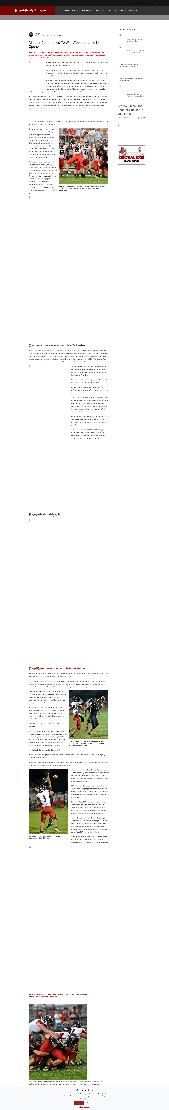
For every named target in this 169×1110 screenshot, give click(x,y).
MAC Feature (62, 35)
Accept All (79, 1103)
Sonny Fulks (39, 34)
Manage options (84, 1107)
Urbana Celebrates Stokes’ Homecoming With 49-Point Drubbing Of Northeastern (132, 60)
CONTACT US (146, 3)
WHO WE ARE (137, 3)
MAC (58, 35)
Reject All (90, 1103)
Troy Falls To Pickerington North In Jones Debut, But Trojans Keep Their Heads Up (131, 74)
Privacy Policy (84, 1099)
